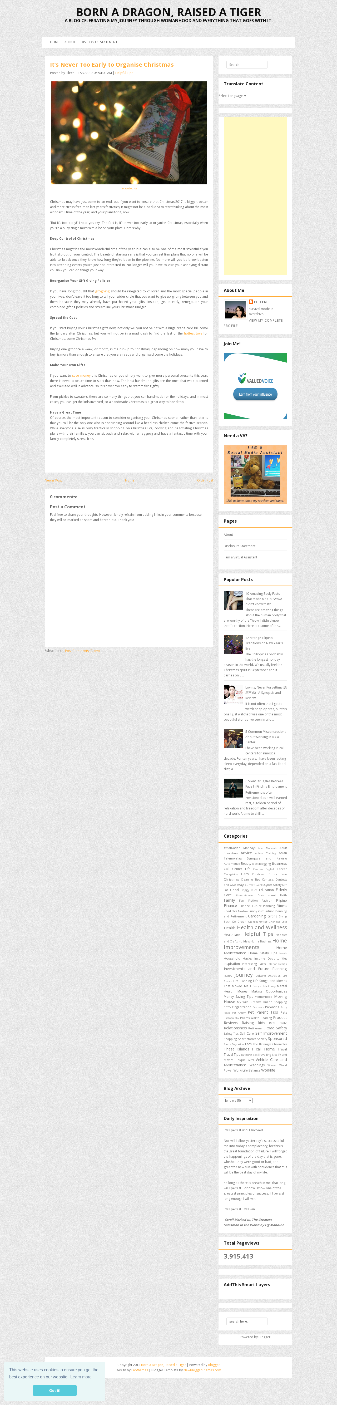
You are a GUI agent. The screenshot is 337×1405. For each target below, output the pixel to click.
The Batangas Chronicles (270, 1044)
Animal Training (265, 853)
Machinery (269, 986)
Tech (248, 1044)
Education (266, 890)
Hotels (283, 953)
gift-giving (102, 291)
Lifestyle (255, 986)
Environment (267, 895)
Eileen (260, 302)
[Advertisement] (255, 196)
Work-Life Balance (247, 1070)
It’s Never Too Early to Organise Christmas (112, 64)
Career (282, 869)
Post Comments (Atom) (82, 651)
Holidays (244, 941)
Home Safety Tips (263, 953)
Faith (283, 895)
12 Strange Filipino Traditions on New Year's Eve (264, 643)
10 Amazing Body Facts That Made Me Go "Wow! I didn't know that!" (264, 598)
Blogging (265, 864)
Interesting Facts (254, 964)
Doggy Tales (249, 890)
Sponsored (277, 1038)
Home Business (261, 941)
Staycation (238, 1044)
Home (54, 42)
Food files (230, 911)
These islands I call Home (249, 1049)
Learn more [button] (81, 1377)
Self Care (247, 1033)
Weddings (257, 1065)
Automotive (232, 864)
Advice (246, 852)
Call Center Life (237, 869)
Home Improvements (255, 944)
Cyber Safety (272, 885)
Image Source (129, 188)
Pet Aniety (239, 1012)
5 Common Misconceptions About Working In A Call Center (265, 736)
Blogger (264, 1337)
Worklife (268, 1070)
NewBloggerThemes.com (202, 1370)
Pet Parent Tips (263, 1012)
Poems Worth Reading (256, 1018)
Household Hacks (238, 958)
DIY (284, 885)
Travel (282, 1049)
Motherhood (263, 997)
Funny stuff (256, 911)
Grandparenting (257, 921)
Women (271, 1065)
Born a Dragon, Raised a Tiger (168, 11)
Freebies (243, 911)
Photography (231, 1018)
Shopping (230, 1039)
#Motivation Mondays (239, 848)
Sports (227, 1044)
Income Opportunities (270, 958)
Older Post (205, 480)
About (70, 42)
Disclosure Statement (99, 42)
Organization (241, 1007)
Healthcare (232, 934)
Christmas (231, 879)
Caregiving (231, 874)
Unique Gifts (244, 1060)
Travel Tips (232, 1054)
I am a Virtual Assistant (240, 557)
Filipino (281, 900)
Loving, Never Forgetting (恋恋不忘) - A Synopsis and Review (266, 692)
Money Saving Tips (238, 996)
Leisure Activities (268, 975)
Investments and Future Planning (255, 968)
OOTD (227, 1007)
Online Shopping (275, 1002)
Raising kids (253, 1022)
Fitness (282, 905)
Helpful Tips (124, 73)
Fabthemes (139, 1370)
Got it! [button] (55, 1390)
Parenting (272, 1007)
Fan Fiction (248, 900)
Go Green (239, 921)
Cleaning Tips (250, 879)
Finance (230, 905)
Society (262, 1039)
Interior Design (277, 964)
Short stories (247, 1039)
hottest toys (194, 333)
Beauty (246, 863)
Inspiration (232, 963)
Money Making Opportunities (262, 991)
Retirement (256, 1028)
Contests (268, 879)
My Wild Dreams (249, 1002)
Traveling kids (249, 1055)
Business (279, 863)
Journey (243, 974)
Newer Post (53, 480)
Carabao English (264, 869)
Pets (284, 1012)
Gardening (257, 915)
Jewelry (228, 975)
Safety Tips (231, 1033)
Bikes (255, 864)
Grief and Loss (278, 921)
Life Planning (242, 981)
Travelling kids (267, 1055)
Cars (245, 873)
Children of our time (269, 874)
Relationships (235, 1027)
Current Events (254, 885)
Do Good (231, 890)
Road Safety (276, 1027)
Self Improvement (271, 1033)
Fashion (267, 900)
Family (229, 900)
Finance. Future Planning (257, 906)
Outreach (258, 1007)
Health (229, 927)
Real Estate (278, 1023)
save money (81, 375)
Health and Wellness (262, 927)
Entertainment (245, 895)
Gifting (272, 916)
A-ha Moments (267, 848)
